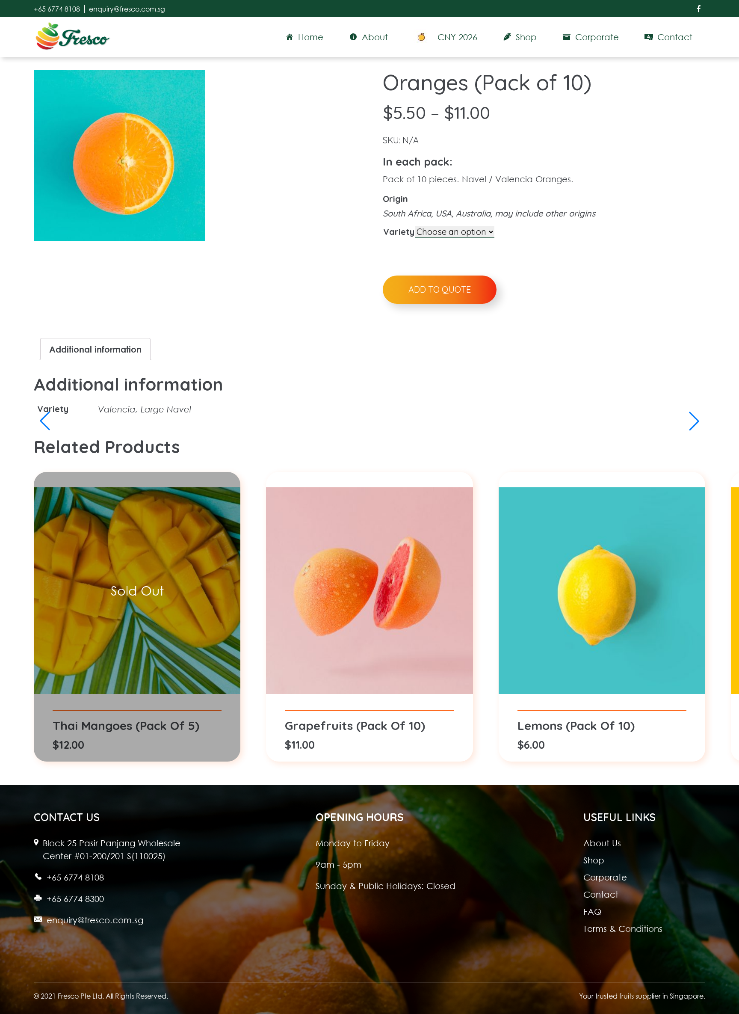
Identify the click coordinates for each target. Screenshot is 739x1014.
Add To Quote (439, 289)
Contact (600, 894)
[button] (694, 421)
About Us (602, 843)
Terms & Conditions (622, 928)
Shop (593, 860)
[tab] (95, 349)
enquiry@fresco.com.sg (127, 9)
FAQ (592, 911)
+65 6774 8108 (57, 9)
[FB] (699, 8)
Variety (398, 231)
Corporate (605, 877)
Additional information (95, 349)
